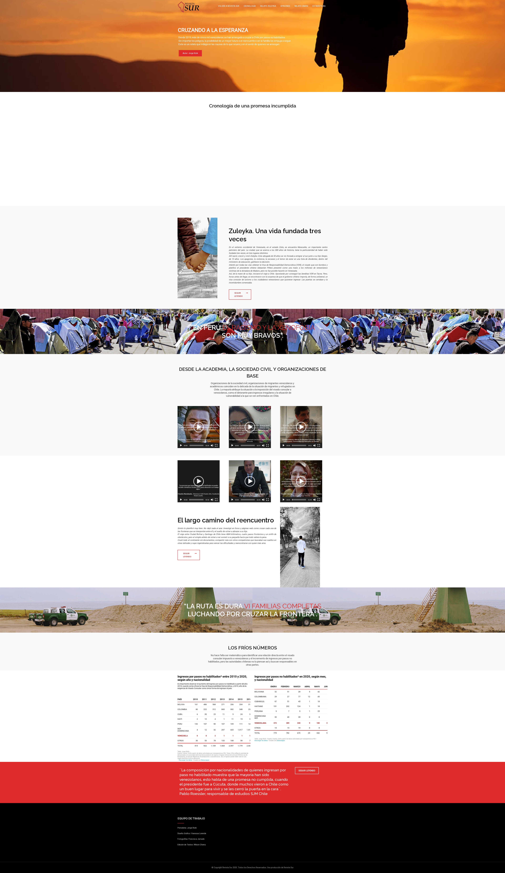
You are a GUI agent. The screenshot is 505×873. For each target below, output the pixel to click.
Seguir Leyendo (238, 294)
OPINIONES (285, 6)
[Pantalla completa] (216, 445)
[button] (198, 427)
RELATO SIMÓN (301, 6)
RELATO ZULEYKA (268, 6)
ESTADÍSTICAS (318, 6)
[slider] (196, 445)
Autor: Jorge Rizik (190, 53)
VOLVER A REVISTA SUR (228, 6)
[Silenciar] (212, 445)
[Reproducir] (181, 445)
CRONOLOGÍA (250, 6)
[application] (199, 427)
